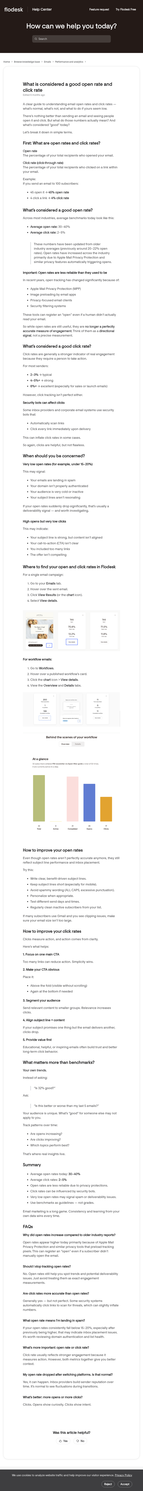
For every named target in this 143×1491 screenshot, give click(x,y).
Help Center (42, 9)
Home (6, 61)
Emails (47, 61)
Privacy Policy (123, 1475)
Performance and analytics (69, 61)
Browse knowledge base (27, 61)
